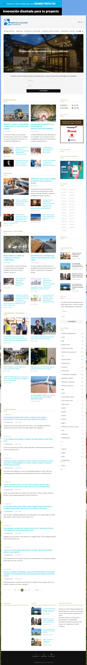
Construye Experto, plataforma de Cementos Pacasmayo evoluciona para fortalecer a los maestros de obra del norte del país (43, 204)
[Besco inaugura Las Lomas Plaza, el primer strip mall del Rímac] (16, 356)
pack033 (72, 419)
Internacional (72, 370)
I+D (72, 356)
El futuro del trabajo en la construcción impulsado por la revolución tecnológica (49, 163)
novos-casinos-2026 (72, 400)
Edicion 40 (71, 221)
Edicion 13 (63, 195)
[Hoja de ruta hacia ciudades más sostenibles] (65, 255)
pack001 (72, 408)
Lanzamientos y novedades (14, 313)
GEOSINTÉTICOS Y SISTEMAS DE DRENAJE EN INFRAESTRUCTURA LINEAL (43, 258)
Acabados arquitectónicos (51, 31)
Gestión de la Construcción (72, 352)
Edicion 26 (63, 213)
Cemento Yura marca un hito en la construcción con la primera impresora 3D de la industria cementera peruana (15, 338)
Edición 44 (63, 230)
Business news (72, 344)
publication (72, 434)
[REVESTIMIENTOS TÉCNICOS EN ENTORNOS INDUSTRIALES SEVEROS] (9, 281)
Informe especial (9, 31)
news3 (72, 393)
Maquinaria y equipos (68, 31)
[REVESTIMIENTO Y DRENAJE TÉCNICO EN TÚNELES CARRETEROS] (16, 244)
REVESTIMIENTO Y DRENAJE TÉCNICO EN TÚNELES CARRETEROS (14, 258)
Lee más (43, 57)
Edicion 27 (71, 213)
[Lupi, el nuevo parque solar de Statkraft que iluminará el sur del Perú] (36, 217)
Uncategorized (7, 414)
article (72, 337)
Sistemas (72, 449)
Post (72, 430)
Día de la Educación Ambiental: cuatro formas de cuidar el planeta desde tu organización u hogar (49, 299)
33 (29, 590)
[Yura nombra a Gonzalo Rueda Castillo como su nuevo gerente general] (43, 326)
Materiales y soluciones (32, 31)
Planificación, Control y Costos (72, 426)
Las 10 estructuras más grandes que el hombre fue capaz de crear (77, 287)
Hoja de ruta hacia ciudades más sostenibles (77, 255)
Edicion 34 (63, 218)
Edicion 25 (71, 210)
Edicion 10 (72, 189)
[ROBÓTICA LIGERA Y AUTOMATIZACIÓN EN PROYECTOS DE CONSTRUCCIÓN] (9, 202)
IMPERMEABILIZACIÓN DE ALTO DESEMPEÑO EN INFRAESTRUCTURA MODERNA (42, 127)
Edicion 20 (63, 204)
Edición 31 (63, 227)
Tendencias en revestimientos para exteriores (43, 51)
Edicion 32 (71, 215)
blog (72, 341)
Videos (72, 465)
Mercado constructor (43, 48)
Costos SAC (50, 662)
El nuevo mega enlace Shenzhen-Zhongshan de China (77, 265)
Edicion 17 (71, 198)
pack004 (72, 412)
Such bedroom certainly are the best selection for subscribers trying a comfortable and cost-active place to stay (29, 529)
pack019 (72, 415)
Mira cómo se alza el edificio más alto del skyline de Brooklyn (77, 275)
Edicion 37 (71, 218)
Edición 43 (71, 227)
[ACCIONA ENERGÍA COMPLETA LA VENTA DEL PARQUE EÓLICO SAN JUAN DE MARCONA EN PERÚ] (43, 384)
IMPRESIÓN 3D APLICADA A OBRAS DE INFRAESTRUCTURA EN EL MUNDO (43, 181)
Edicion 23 (71, 207)
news (72, 389)
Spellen (72, 453)
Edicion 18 (63, 201)
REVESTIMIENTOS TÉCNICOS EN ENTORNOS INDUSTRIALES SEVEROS (20, 282)
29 (15, 590)
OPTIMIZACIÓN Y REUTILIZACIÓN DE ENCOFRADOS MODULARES (48, 150)
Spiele (72, 456)
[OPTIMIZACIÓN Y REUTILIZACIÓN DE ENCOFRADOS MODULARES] (36, 150)
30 (18, 590)
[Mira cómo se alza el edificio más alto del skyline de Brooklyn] (65, 276)
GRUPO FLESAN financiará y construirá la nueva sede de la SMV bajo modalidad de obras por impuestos (16, 378)
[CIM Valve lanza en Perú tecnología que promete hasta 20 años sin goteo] (43, 356)
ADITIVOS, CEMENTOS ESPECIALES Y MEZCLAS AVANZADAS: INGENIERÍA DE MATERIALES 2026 (22, 151)
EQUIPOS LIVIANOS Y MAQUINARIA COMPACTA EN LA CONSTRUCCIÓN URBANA (16, 127)
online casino (72, 404)
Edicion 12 (71, 192)
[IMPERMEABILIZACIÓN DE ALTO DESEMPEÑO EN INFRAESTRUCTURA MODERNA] (43, 113)
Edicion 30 (63, 215)
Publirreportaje (72, 438)
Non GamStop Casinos (72, 397)
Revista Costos (9, 422)
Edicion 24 (63, 210)
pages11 (72, 423)
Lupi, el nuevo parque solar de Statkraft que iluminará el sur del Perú (48, 217)
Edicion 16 (63, 198)
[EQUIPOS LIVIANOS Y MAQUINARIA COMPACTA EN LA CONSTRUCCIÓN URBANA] (16, 113)
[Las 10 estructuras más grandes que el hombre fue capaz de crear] (65, 287)
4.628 (37, 590)
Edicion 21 (71, 204)
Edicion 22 (63, 207)
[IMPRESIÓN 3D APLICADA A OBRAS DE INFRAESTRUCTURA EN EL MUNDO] (16, 186)
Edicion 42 (63, 224)
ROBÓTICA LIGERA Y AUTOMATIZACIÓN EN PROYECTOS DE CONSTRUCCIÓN (21, 202)
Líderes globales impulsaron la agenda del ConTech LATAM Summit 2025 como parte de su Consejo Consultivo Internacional (15, 219)
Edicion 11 (63, 192)
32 (25, 590)
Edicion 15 (71, 195)
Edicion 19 (71, 201)
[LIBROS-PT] (71, 162)
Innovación (19, 31)
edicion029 (64, 189)
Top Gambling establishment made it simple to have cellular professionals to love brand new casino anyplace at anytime (25, 418)
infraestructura (72, 363)
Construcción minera (72, 348)
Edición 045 (72, 224)
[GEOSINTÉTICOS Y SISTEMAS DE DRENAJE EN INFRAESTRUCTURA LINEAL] (43, 244)
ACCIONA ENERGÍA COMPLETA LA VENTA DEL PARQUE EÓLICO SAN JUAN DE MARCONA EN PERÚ (43, 397)
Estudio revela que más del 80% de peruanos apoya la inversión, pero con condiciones (22, 163)
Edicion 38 (63, 221)
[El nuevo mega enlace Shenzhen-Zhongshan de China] (65, 266)
